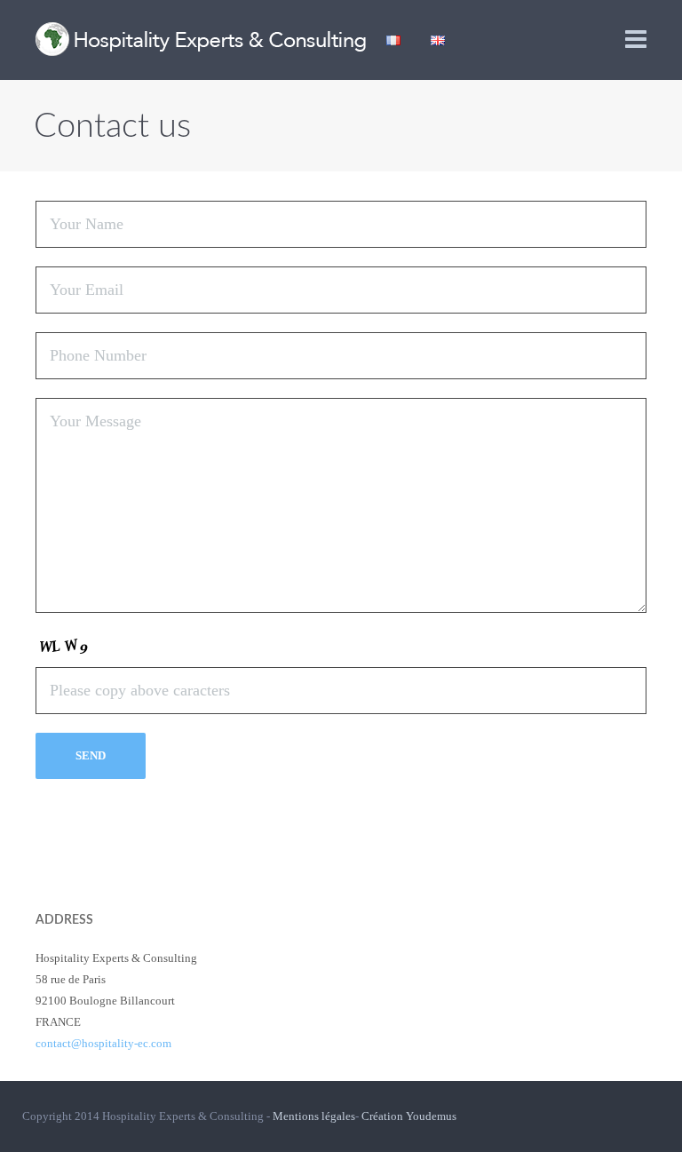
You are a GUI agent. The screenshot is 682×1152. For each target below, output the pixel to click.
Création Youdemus (408, 1116)
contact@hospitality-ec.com (103, 1043)
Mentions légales (314, 1116)
